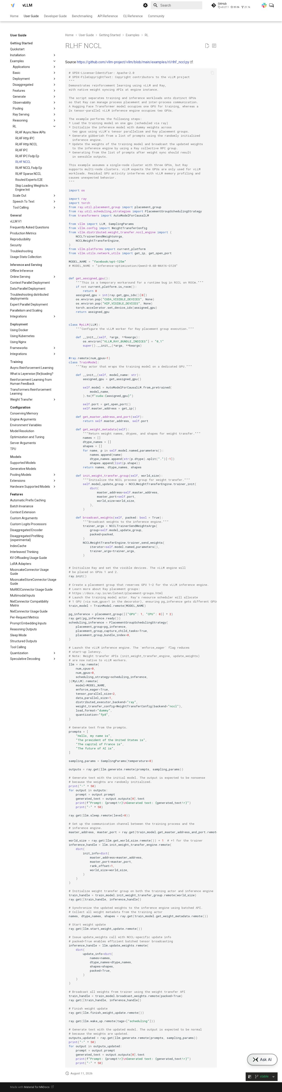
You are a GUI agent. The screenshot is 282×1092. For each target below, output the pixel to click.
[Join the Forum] (271, 5)
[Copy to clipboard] (212, 72)
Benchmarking (82, 16)
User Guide (31, 16)
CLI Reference (133, 16)
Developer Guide (55, 16)
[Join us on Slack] (264, 5)
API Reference (108, 16)
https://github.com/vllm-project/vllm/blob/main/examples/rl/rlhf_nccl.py (133, 62)
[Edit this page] (207, 46)
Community (156, 16)
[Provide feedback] (214, 46)
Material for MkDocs (37, 1087)
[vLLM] (12, 5)
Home (14, 16)
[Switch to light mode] (145, 5)
